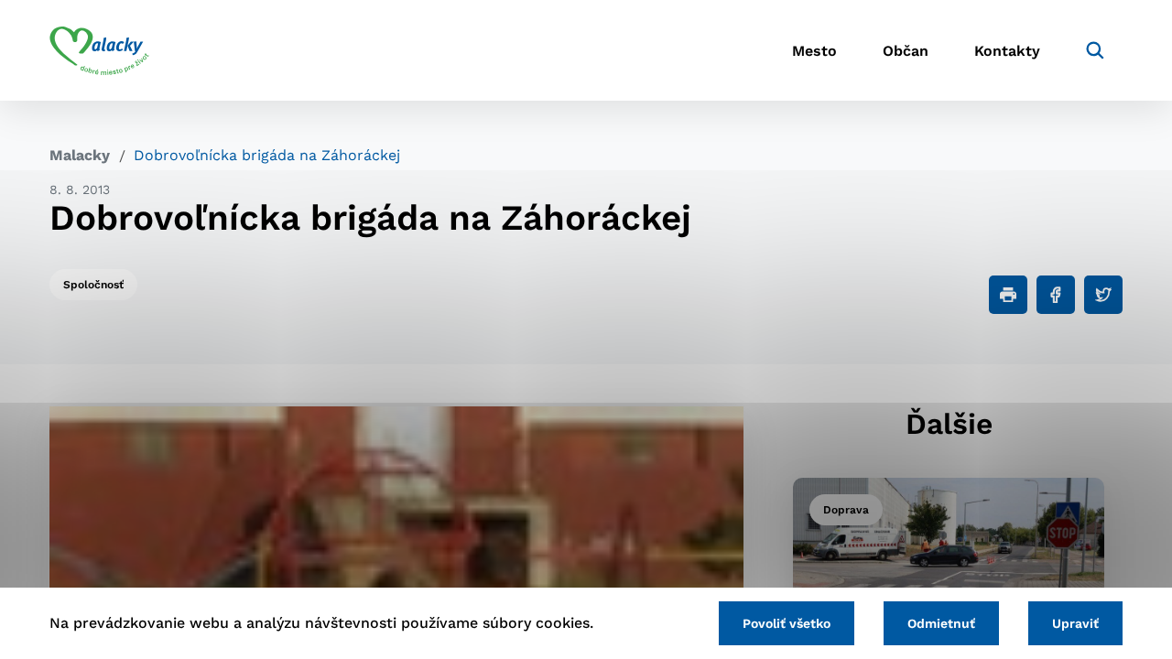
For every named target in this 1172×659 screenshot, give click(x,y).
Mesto (814, 50)
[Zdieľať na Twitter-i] (1103, 294)
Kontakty (1007, 50)
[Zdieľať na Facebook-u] (1055, 294)
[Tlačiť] (1008, 294)
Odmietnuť (941, 623)
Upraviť (1075, 623)
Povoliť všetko (786, 623)
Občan (905, 50)
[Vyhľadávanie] (1095, 50)
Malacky (79, 155)
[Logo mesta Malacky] (99, 50)
